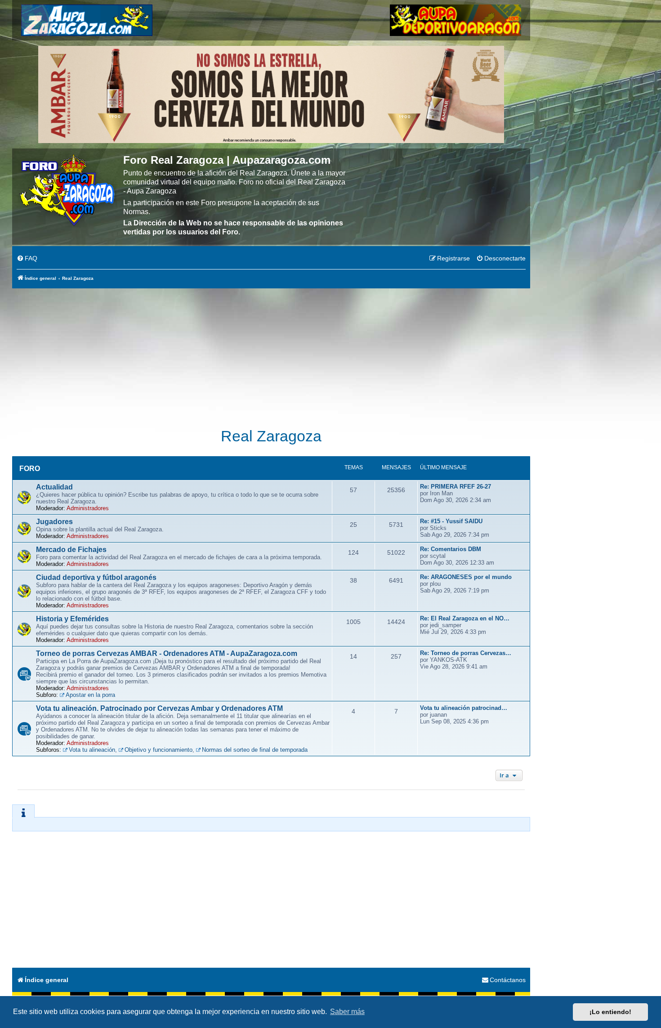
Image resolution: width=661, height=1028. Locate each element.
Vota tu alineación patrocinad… (463, 708)
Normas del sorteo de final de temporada (255, 749)
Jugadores (54, 521)
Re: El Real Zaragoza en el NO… (464, 618)
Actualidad (54, 487)
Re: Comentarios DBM (450, 549)
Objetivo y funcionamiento (158, 749)
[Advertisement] (271, 353)
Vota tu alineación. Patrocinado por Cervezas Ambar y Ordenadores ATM (159, 708)
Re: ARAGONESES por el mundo (466, 577)
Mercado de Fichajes (71, 549)
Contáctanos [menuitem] (508, 979)
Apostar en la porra (90, 694)
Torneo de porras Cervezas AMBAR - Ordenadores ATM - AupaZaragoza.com (166, 653)
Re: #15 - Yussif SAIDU (451, 521)
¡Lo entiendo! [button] (610, 1011)
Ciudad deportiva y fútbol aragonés (96, 577)
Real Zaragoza (271, 436)
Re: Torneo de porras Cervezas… (465, 653)
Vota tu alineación (92, 749)
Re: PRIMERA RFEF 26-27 (455, 486)
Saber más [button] (347, 1011)
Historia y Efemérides (72, 619)
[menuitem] (27, 258)
